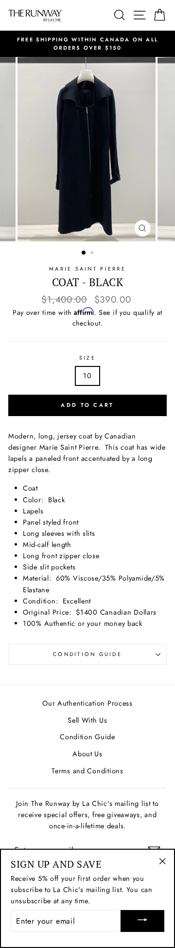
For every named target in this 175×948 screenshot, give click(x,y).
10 (87, 376)
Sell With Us (87, 720)
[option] (87, 44)
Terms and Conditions (87, 771)
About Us (87, 754)
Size (87, 358)
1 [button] (84, 253)
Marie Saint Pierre (87, 269)
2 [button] (92, 253)
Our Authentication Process (87, 703)
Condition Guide (87, 654)
